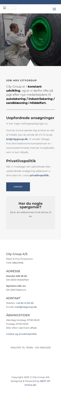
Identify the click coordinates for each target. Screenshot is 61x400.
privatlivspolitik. (39, 175)
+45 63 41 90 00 (25, 303)
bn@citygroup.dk (17, 139)
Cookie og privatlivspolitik (21, 334)
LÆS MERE (18, 49)
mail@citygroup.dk (26, 307)
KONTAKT (18, 187)
